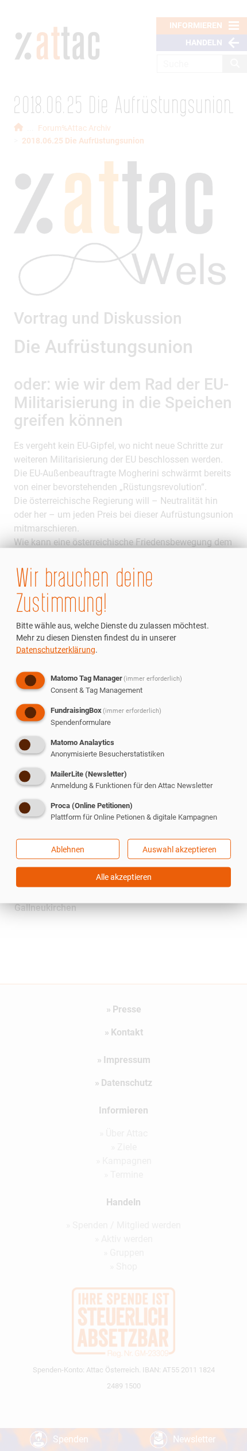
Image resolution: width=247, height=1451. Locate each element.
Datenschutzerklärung (55, 649)
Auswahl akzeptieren (179, 848)
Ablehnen (67, 848)
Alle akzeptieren (124, 877)
